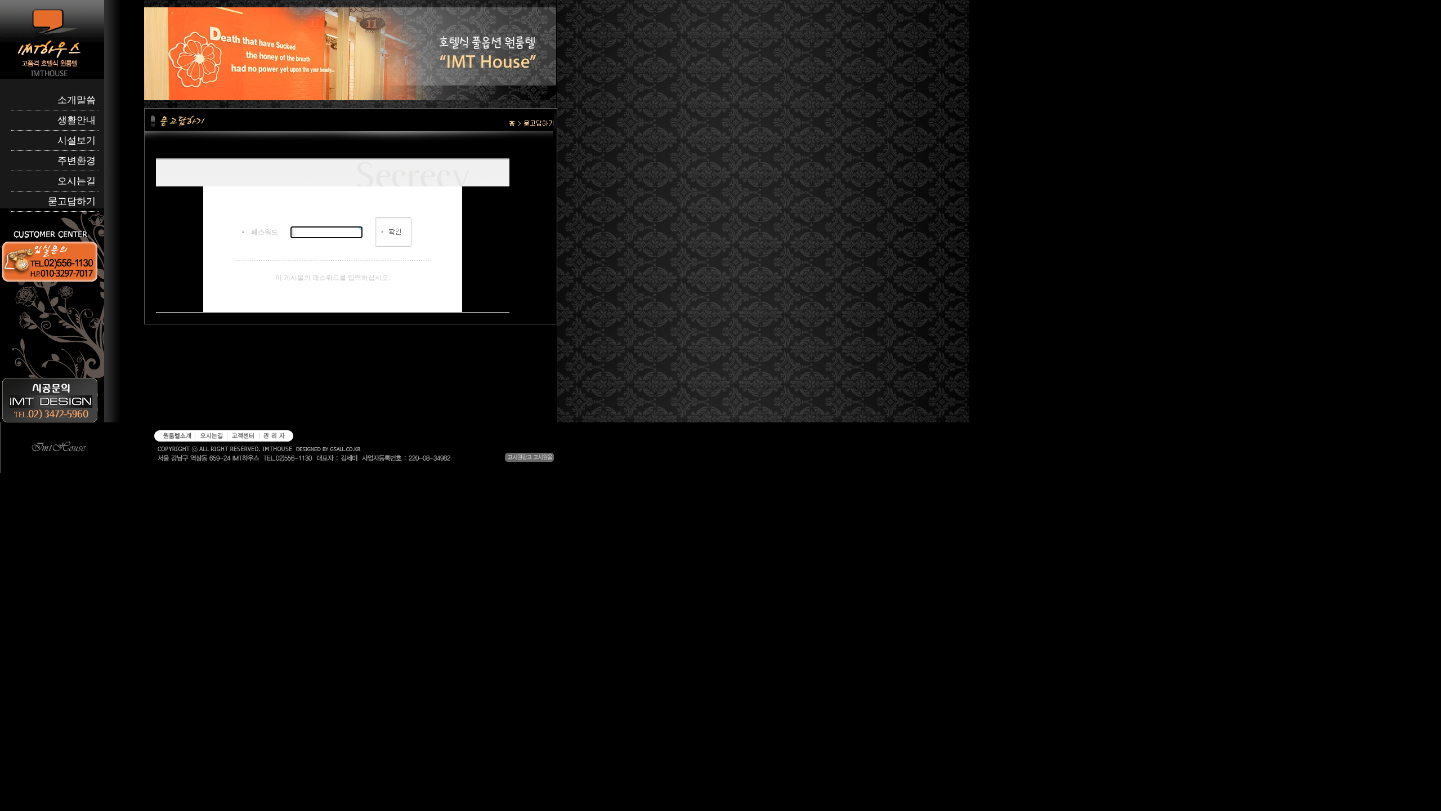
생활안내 (76, 120)
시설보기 (76, 140)
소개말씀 (76, 100)
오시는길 (76, 181)
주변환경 (76, 160)
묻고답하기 (72, 201)
